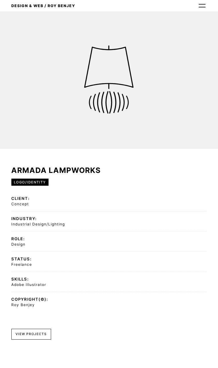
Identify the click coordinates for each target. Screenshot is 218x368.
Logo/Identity (30, 182)
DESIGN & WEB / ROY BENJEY (43, 5)
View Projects (31, 334)
